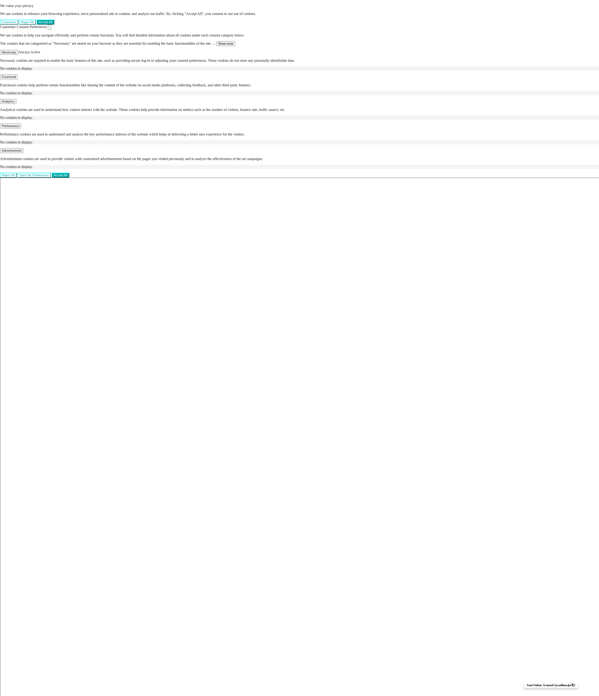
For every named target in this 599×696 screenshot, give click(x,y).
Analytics (8, 101)
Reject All (27, 22)
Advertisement (12, 150)
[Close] (49, 27)
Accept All (45, 22)
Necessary (9, 52)
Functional (9, 77)
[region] (299, 14)
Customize (9, 22)
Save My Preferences (34, 175)
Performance (10, 126)
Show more (225, 43)
